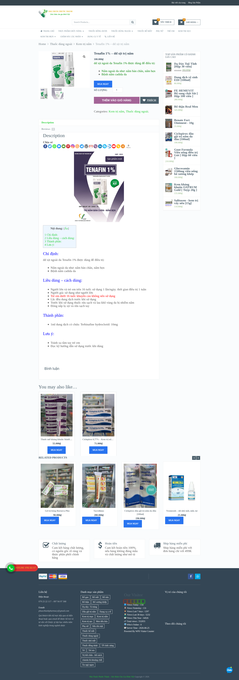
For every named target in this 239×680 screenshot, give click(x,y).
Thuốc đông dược (90, 645)
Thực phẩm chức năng (70, 31)
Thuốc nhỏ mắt (88, 640)
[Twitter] (50, 146)
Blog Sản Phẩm (194, 3)
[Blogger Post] (77, 146)
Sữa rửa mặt (97, 626)
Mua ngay (103, 84)
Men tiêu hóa (101, 621)
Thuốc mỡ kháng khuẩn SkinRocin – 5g (59, 439)
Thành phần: (53, 241)
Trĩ (83, 650)
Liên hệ (111, 37)
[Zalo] (197, 576)
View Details (57, 489)
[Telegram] (82, 146)
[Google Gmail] (91, 146)
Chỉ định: (51, 234)
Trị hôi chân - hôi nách (92, 655)
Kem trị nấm (116, 111)
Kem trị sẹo (184, 31)
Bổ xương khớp (100, 602)
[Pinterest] (68, 146)
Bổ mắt (95, 597)
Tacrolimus (98, 511)
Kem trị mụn (47, 37)
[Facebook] (45, 146)
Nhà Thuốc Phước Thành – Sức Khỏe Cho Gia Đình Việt (111, 677)
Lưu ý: (50, 244)
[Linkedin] (100, 146)
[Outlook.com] (109, 146)
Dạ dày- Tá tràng (89, 607)
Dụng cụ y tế (105, 611)
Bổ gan (85, 597)
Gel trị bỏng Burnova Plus (57, 511)
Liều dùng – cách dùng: (60, 238)
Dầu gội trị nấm (89, 611)
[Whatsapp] (54, 146)
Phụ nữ (159, 31)
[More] (123, 146)
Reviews (47, 129)
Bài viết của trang (178, 3)
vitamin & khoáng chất (92, 660)
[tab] (99, 122)
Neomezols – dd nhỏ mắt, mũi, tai (181, 511)
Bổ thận (85, 602)
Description (47, 122)
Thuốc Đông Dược (98, 31)
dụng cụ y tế (94, 37)
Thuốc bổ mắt (144, 31)
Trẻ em (91, 650)
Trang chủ (48, 31)
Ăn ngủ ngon (88, 665)
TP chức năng (108, 645)
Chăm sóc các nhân (70, 37)
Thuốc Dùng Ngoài (121, 31)
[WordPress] (86, 146)
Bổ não (105, 597)
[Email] (64, 146)
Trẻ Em (170, 31)
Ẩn (66, 228)
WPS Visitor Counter (145, 631)
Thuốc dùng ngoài (137, 111)
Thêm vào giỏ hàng (116, 100)
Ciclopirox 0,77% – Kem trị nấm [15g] (100, 439)
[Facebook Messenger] (59, 146)
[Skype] (105, 146)
